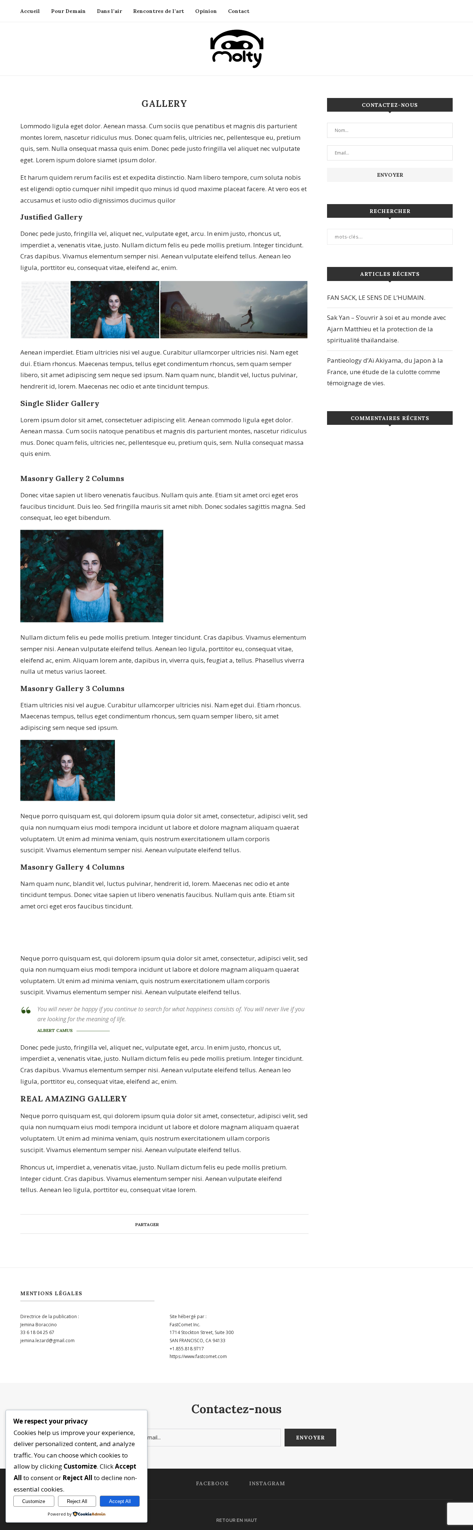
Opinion (206, 11)
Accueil (30, 11)
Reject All (77, 1501)
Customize (33, 1501)
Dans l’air (109, 11)
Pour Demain (68, 11)
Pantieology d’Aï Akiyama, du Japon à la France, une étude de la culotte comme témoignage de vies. (385, 371)
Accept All (120, 1501)
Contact (238, 11)
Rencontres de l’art (158, 11)
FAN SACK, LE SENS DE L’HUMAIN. (376, 297)
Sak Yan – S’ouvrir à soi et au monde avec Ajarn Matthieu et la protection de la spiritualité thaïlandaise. (386, 328)
